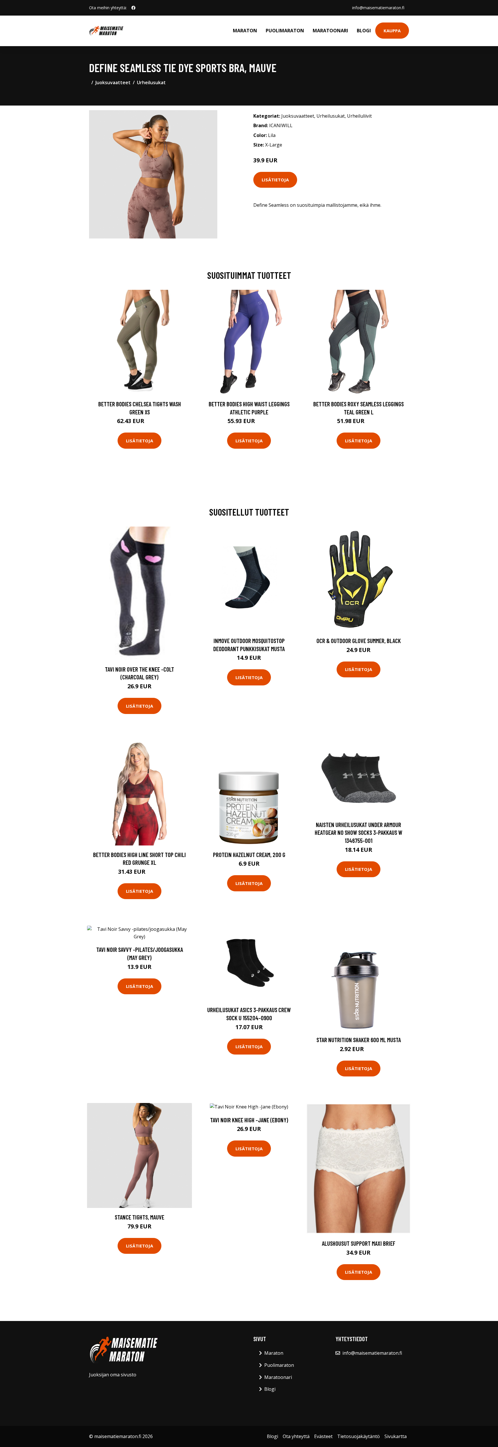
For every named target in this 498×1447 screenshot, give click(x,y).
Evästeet (323, 1436)
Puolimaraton (285, 30)
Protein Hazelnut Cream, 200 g (249, 854)
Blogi (364, 30)
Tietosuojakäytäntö (358, 1436)
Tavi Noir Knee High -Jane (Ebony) (249, 1119)
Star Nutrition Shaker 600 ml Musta (358, 1039)
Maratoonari (330, 30)
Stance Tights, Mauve (139, 1217)
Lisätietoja (275, 180)
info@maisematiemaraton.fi (378, 7)
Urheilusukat (151, 82)
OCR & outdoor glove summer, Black (358, 640)
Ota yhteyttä (296, 1436)
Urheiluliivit (359, 116)
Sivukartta (395, 1436)
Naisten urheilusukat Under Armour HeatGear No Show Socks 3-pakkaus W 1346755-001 (358, 832)
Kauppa (392, 30)
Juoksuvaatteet (113, 82)
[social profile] (133, 7)
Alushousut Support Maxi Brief (358, 1243)
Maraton (245, 30)
